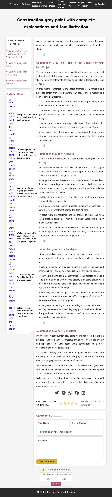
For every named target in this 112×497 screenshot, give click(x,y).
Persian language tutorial (62, 4)
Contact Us (72, 4)
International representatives (39, 4)
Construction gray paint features (16, 64)
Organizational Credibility (85, 4)
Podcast (26, 4)
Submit (56, 483)
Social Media (52, 4)
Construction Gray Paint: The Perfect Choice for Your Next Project (17, 54)
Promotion (15, 4)
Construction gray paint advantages (16, 73)
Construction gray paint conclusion (16, 82)
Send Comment (47, 461)
